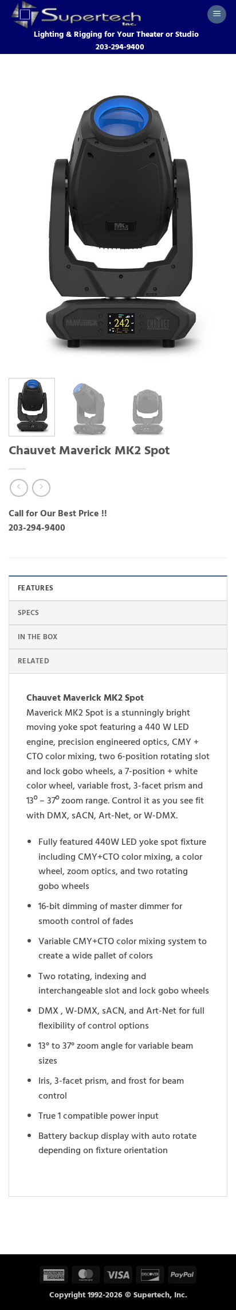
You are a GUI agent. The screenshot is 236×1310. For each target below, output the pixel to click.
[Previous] (27, 223)
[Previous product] (41, 488)
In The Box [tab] (38, 637)
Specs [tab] (28, 613)
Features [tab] (35, 588)
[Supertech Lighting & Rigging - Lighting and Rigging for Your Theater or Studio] (103, 14)
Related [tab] (33, 661)
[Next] (208, 223)
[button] (216, 14)
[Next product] (18, 488)
